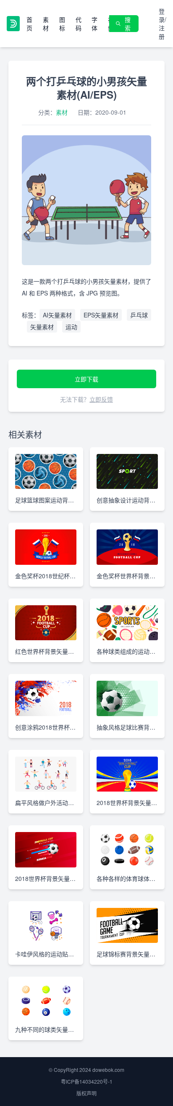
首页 (29, 23)
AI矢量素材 (57, 315)
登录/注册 (162, 23)
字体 (94, 23)
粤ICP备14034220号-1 (87, 1081)
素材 (46, 23)
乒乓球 (139, 315)
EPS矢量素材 (101, 315)
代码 (78, 23)
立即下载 (86, 379)
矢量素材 (42, 326)
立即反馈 (101, 399)
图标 (62, 23)
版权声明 (86, 1093)
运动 (71, 326)
